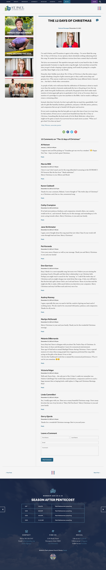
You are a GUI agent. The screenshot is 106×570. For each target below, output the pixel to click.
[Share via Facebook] (67, 132)
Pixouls (65, 550)
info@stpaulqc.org (29, 541)
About (16, 1)
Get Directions (53, 543)
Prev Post (9, 472)
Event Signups (26, 543)
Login (94, 1)
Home (8, 1)
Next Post (96, 472)
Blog (67, 1)
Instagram (83, 541)
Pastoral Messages (63, 28)
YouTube (84, 543)
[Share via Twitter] (71, 132)
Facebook (83, 538)
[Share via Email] (63, 132)
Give (60, 1)
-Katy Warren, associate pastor (51, 125)
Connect (34, 1)
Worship (25, 1)
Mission (44, 1)
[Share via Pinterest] (75, 132)
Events (52, 1)
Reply (42, 157)
